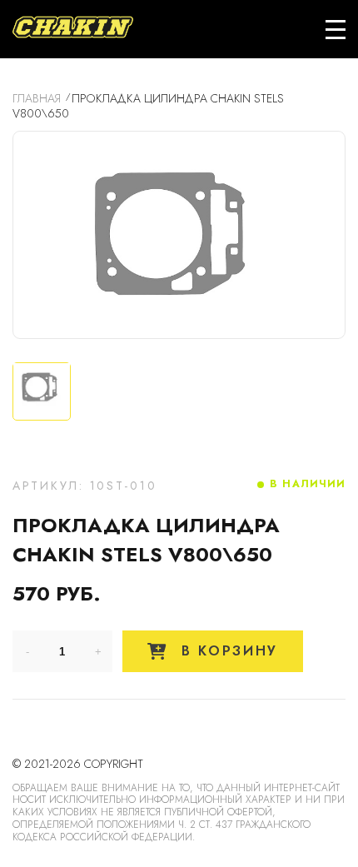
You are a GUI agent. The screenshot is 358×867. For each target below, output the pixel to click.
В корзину (226, 650)
